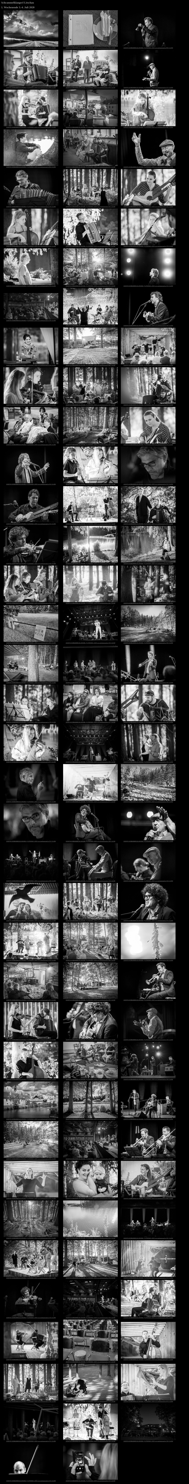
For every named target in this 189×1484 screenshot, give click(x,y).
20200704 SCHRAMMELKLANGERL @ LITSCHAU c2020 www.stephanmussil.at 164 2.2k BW (90, 920)
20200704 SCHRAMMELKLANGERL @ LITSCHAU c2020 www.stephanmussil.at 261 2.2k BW (148, 1238)
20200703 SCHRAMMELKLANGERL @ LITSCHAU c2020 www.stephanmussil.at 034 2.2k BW (31, 1119)
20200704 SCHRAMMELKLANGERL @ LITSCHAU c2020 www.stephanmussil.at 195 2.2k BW (31, 960)
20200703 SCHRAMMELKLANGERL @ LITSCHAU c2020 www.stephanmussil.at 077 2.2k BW (148, 1359)
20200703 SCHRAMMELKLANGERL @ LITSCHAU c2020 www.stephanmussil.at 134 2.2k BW (31, 801)
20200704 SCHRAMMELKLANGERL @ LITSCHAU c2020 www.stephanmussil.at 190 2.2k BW (31, 1401)
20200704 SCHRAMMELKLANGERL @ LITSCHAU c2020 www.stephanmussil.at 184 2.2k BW (31, 246)
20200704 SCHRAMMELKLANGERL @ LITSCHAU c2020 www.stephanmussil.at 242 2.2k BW (148, 682)
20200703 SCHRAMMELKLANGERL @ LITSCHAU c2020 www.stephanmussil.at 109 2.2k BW (31, 444)
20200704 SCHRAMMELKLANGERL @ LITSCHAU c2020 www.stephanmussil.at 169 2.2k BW (148, 762)
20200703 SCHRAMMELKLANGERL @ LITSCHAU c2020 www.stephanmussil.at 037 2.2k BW (90, 325)
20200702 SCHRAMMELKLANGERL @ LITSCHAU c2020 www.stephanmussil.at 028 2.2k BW (90, 127)
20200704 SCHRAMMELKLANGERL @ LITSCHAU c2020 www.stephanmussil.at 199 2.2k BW (90, 1441)
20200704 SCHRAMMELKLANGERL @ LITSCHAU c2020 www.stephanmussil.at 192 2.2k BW (90, 563)
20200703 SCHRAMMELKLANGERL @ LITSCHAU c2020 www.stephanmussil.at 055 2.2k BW (31, 1238)
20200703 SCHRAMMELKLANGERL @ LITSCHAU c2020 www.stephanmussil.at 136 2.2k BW (31, 206)
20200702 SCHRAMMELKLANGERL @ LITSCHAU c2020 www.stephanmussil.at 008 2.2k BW (31, 87)
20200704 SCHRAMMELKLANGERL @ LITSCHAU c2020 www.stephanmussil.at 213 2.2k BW (148, 1278)
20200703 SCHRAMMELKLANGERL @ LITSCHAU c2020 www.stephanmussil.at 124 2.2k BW (148, 881)
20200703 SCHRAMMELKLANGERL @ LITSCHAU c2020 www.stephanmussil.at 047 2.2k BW (31, 762)
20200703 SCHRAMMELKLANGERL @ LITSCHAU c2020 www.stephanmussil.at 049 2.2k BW (90, 484)
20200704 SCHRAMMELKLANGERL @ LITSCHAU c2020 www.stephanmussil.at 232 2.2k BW (148, 286)
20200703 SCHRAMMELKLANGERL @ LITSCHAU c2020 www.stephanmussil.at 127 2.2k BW (148, 87)
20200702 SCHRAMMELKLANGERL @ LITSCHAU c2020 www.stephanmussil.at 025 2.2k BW (90, 167)
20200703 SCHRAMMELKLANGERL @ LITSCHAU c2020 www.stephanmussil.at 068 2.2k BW (90, 960)
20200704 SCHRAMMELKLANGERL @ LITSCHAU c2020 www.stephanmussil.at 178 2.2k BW (31, 722)
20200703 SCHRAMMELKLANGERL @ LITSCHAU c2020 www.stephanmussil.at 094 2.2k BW (148, 48)
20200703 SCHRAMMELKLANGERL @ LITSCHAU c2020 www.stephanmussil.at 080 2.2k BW (90, 365)
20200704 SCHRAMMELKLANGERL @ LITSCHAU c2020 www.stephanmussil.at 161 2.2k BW (90, 444)
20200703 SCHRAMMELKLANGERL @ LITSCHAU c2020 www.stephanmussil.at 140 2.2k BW (31, 563)
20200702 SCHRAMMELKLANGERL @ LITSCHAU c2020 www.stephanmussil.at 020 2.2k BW (31, 920)
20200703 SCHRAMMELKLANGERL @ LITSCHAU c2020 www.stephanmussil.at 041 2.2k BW (148, 524)
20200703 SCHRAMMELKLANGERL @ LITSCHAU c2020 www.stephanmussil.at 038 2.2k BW (31, 1159)
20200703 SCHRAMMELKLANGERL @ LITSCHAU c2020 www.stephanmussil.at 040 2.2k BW (31, 1278)
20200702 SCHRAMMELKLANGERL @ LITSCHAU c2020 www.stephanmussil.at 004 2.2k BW (90, 48)
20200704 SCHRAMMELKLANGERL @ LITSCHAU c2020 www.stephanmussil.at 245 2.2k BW (31, 484)
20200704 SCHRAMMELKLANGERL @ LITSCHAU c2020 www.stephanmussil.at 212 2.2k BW (90, 286)
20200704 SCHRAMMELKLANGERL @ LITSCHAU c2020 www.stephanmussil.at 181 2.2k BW (31, 603)
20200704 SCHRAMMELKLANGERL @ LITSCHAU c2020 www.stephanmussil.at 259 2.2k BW (148, 1441)
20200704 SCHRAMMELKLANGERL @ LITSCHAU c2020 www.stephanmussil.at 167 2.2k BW (90, 405)
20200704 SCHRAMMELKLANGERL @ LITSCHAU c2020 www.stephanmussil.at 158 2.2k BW (148, 960)
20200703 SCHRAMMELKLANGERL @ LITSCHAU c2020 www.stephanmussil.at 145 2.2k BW (31, 1480)
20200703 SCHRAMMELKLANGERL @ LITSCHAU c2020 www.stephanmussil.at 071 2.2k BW (90, 801)
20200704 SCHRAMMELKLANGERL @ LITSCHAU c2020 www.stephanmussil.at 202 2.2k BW (90, 1000)
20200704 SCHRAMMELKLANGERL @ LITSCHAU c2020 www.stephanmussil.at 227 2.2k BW (90, 722)
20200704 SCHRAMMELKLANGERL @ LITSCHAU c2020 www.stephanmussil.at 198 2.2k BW (148, 801)
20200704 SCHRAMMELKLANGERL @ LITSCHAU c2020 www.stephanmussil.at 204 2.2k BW (90, 524)
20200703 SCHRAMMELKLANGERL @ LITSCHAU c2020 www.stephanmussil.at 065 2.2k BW (90, 603)
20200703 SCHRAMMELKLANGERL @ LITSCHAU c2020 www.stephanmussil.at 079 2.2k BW (31, 1198)
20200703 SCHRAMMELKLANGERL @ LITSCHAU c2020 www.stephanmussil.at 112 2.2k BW (90, 682)
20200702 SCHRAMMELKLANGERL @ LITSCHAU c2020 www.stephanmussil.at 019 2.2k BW (90, 87)
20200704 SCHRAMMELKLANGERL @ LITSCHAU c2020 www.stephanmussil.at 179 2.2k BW (148, 246)
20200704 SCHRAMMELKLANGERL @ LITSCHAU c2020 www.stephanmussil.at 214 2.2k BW (31, 286)
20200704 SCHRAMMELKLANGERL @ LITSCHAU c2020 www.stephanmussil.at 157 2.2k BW (90, 1362)
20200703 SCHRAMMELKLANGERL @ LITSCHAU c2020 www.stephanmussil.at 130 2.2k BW (31, 365)
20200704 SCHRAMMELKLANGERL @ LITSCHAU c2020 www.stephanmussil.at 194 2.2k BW (148, 643)
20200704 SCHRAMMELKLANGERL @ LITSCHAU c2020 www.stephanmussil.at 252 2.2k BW (31, 841)
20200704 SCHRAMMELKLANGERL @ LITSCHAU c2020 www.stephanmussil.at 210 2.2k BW (90, 1278)
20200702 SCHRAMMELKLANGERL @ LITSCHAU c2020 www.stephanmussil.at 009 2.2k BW (148, 1198)
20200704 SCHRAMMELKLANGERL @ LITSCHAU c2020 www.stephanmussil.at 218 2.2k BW (31, 682)
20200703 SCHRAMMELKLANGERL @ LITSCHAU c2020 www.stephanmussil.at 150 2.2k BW (90, 643)
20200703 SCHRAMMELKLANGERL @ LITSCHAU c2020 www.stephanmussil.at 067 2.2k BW (31, 127)
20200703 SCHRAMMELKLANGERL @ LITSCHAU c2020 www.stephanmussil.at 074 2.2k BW (148, 1401)
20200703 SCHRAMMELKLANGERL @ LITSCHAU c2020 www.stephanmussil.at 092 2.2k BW (148, 365)
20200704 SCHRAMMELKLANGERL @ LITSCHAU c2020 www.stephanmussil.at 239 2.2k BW (31, 320)
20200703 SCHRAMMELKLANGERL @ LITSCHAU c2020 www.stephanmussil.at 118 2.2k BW (90, 881)
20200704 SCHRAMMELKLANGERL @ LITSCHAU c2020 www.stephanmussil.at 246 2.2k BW (90, 841)
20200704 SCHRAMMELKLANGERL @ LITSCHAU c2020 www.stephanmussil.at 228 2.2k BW (148, 1119)
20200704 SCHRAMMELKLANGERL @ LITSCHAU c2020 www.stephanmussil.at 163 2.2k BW (90, 206)
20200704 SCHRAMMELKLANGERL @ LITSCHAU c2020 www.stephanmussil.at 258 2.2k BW (90, 762)
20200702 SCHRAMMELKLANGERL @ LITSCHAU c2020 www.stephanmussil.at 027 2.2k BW (31, 1000)
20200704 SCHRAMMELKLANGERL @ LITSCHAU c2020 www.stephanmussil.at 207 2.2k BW (90, 246)
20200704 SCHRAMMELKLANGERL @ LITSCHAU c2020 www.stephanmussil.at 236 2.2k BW (148, 325)
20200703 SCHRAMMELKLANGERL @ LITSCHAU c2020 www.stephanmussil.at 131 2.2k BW (31, 1441)
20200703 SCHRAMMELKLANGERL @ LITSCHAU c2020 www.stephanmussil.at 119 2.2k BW (31, 1317)
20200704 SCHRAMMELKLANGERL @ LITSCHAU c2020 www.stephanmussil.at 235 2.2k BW (148, 1159)
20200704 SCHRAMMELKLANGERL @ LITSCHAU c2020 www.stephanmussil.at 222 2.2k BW (31, 1039)
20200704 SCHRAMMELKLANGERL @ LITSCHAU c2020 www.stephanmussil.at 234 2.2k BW (90, 1039)
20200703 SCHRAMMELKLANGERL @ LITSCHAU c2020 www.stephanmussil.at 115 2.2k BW (90, 1480)
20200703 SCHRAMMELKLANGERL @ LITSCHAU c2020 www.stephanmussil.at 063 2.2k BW (148, 1317)
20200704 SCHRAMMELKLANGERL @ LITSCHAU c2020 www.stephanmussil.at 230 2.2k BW (148, 1079)
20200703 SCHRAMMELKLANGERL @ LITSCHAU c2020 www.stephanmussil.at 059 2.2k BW (148, 405)
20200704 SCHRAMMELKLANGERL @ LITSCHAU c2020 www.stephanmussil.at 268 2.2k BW (31, 881)
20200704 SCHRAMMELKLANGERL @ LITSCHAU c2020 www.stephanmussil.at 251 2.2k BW (148, 484)
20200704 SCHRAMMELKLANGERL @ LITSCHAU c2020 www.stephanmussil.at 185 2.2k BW (148, 206)
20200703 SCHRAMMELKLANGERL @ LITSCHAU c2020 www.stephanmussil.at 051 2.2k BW (90, 1198)
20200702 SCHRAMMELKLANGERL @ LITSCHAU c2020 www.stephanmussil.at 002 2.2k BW (31, 643)
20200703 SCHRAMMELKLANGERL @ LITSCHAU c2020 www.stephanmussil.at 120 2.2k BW (90, 1317)
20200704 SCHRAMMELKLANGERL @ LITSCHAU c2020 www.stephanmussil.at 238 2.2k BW (90, 1159)
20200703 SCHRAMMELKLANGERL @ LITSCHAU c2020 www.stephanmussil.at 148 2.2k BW (148, 841)
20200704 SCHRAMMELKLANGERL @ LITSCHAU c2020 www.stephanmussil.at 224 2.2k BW (90, 1401)
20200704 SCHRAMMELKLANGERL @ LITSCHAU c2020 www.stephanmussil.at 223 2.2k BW (31, 1359)
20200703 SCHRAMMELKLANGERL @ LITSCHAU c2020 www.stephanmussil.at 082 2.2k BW (31, 167)
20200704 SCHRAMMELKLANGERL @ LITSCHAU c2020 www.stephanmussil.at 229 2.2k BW (148, 1000)
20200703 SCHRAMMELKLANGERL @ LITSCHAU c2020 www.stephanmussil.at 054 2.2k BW (90, 1238)
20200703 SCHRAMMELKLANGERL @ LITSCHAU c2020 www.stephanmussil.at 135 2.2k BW (31, 524)
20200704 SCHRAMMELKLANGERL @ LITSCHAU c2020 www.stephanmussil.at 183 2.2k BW (31, 405)
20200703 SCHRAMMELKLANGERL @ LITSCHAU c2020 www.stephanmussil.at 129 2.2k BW (148, 1039)
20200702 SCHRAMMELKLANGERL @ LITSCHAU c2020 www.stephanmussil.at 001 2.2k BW (31, 48)
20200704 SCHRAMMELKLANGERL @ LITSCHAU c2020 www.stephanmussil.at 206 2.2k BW (31, 1079)
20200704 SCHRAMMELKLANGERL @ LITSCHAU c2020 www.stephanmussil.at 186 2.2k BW (148, 722)
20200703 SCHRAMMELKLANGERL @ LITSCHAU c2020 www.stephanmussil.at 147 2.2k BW (148, 167)
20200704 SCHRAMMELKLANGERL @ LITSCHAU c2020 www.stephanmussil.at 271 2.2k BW (148, 920)
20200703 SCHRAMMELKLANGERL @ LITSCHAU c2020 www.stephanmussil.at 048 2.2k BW (148, 127)
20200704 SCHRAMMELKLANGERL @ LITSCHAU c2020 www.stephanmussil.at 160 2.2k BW (90, 1119)
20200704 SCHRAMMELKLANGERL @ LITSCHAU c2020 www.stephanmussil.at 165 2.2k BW (148, 603)
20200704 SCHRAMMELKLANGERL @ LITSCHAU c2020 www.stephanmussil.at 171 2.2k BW (148, 444)
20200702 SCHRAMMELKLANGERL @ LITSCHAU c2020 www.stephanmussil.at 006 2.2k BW (90, 1079)
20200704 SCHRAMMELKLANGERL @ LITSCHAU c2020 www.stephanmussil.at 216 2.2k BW (148, 563)
